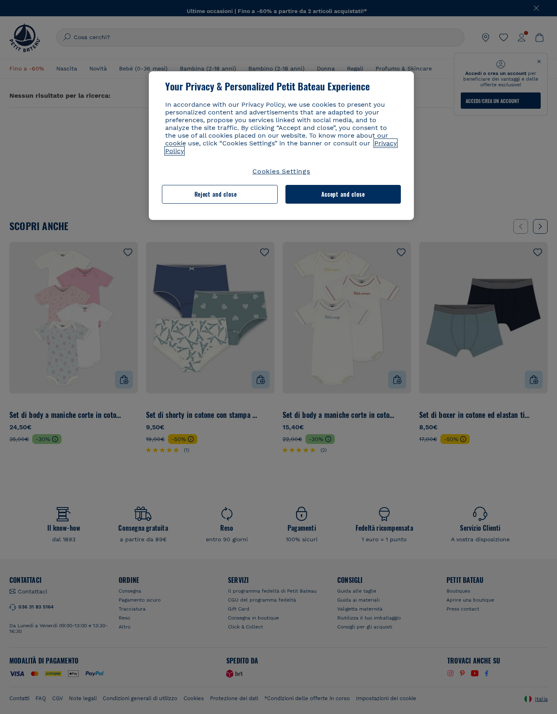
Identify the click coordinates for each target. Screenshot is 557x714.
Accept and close (343, 194)
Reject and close (216, 194)
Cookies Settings (281, 171)
